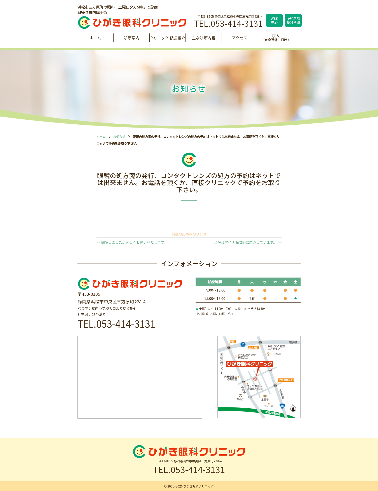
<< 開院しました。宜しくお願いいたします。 (131, 242)
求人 (276, 37)
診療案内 (131, 37)
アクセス (239, 37)
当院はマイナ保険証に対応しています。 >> (248, 242)
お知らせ (119, 136)
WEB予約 (274, 20)
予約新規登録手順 (293, 20)
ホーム (95, 37)
